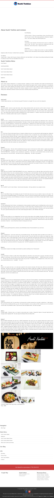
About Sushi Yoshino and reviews (7, 442)
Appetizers (3, 436)
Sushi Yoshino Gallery (5, 434)
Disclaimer (3, 453)
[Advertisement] (27, 18)
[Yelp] (29, 492)
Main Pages (3, 427)
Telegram (52, 496)
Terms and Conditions (5, 457)
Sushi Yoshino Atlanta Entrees (7, 440)
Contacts (2, 459)
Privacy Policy (3, 455)
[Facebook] (27, 492)
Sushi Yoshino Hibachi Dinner (6, 438)
